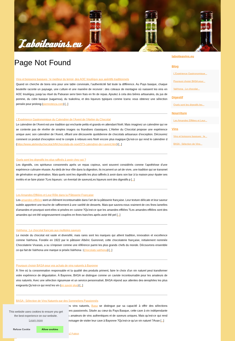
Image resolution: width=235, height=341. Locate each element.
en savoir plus (69, 285)
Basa (94, 305)
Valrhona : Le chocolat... (186, 88)
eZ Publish (73, 333)
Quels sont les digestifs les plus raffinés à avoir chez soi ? (51, 159)
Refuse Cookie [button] (21, 329)
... (66, 104)
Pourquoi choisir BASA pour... (189, 81)
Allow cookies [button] (50, 329)
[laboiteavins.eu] (117, 26)
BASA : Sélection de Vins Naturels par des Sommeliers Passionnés (57, 300)
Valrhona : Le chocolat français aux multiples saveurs (48, 230)
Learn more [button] (36, 320)
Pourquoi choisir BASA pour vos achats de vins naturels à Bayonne (57, 265)
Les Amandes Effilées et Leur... (190, 120)
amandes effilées (31, 200)
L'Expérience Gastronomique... (190, 73)
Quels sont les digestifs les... (188, 104)
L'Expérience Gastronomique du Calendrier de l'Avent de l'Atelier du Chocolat (63, 119)
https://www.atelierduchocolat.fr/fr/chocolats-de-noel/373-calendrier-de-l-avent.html (67, 144)
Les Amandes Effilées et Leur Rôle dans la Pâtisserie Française (55, 195)
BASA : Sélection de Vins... (187, 143)
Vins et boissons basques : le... (190, 136)
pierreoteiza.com (53, 104)
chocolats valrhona (95, 250)
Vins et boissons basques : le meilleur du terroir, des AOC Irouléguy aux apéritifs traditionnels (72, 79)
